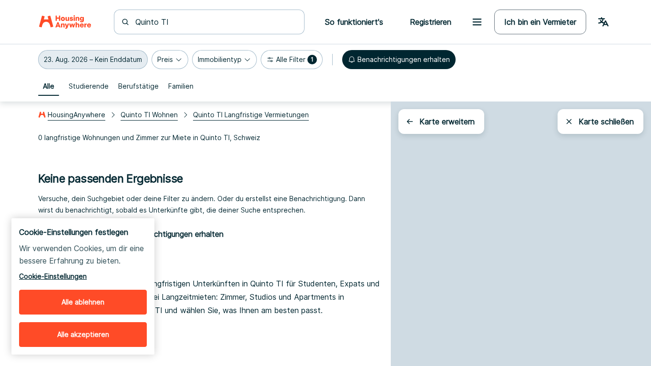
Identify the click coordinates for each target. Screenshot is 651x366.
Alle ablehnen (82, 302)
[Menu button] (477, 21)
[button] (93, 59)
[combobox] (215, 22)
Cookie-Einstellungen (53, 276)
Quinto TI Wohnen (149, 115)
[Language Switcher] (603, 21)
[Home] (65, 22)
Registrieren (430, 22)
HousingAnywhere (76, 115)
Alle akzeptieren (83, 334)
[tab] (48, 86)
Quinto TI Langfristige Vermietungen (251, 115)
